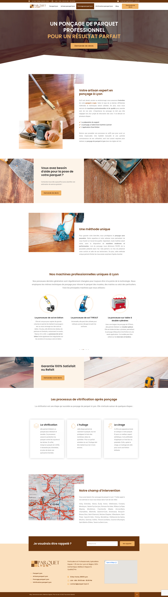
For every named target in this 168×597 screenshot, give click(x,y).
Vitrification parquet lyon (104, 6)
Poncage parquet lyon (85, 6)
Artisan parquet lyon (68, 6)
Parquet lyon (53, 6)
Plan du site (56, 594)
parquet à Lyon (90, 103)
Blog (117, 6)
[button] (31, 320)
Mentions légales (47, 594)
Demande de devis (37, 594)
